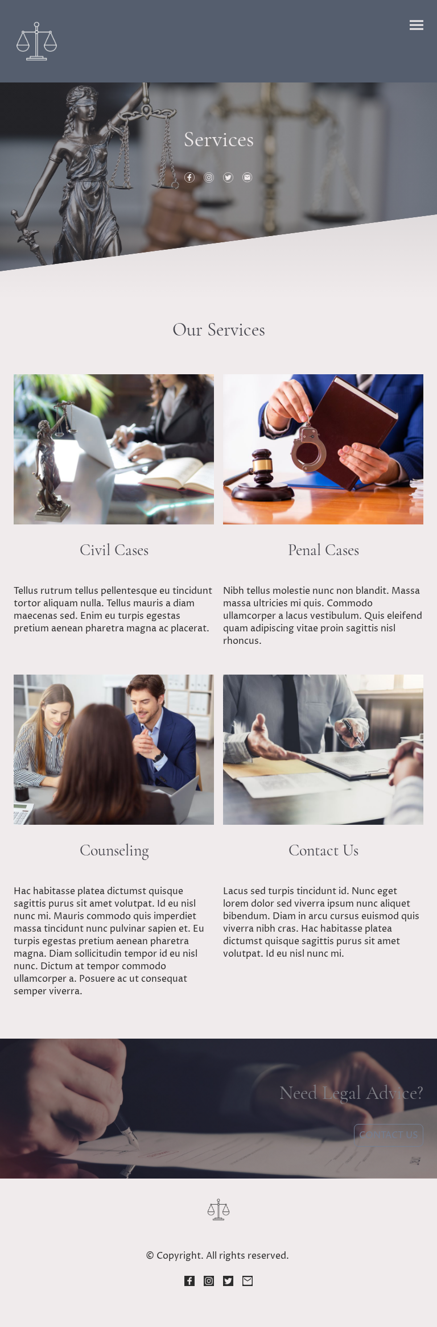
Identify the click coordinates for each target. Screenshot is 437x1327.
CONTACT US (388, 1135)
